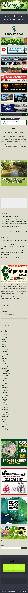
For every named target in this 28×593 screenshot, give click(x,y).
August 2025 (5, 355)
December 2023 (6, 389)
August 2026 (5, 334)
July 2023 (4, 397)
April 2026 (4, 341)
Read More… (24, 146)
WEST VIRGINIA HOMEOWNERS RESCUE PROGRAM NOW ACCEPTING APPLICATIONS (14, 131)
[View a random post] (26, 114)
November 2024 (6, 370)
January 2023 (5, 407)
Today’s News (21, 19)
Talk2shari (14, 149)
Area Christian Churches (9, 18)
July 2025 (4, 356)
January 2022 (5, 428)
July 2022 (4, 418)
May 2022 (4, 421)
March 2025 (4, 363)
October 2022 (5, 413)
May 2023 (4, 401)
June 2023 (4, 399)
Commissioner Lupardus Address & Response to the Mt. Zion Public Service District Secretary (12, 252)
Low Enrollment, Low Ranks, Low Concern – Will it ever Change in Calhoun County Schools (12, 246)
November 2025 (5, 349)
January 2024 (5, 387)
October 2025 (5, 351)
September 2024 (6, 373)
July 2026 (4, 336)
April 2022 (4, 423)
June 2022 (4, 419)
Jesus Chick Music (14, 21)
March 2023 (4, 404)
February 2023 (5, 406)
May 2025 (4, 360)
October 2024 (5, 372)
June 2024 (4, 378)
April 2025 (4, 361)
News (14, 128)
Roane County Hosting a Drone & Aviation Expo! (13, 218)
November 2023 (5, 390)
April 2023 (4, 402)
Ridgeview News (14, 34)
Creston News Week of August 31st (10, 216)
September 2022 (6, 414)
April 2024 (4, 382)
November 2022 (5, 411)
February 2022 (5, 426)
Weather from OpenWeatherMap (14, 570)
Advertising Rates (20, 18)
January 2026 (5, 346)
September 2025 (6, 353)
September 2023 (6, 394)
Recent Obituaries (8, 16)
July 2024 (4, 377)
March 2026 (4, 343)
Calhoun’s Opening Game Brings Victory (11, 226)
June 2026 (4, 338)
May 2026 (4, 339)
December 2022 (6, 409)
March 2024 (5, 384)
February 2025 (5, 365)
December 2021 (5, 430)
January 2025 (5, 366)
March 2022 (4, 424)
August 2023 (5, 395)
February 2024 (5, 385)
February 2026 (5, 344)
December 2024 (6, 368)
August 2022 (5, 416)
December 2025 (6, 348)
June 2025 (4, 358)
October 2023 (5, 392)
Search (2, 545)
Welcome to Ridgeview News (10, 19)
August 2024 (5, 375)
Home (15, 16)
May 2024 (4, 380)
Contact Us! (20, 16)
